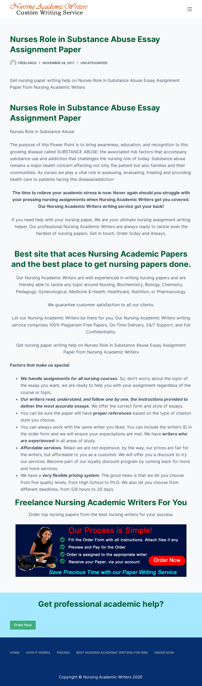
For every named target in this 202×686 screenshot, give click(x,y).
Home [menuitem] (14, 653)
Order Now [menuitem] (164, 653)
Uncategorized (94, 63)
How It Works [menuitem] (38, 653)
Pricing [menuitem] (63, 653)
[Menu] (189, 9)
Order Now (23, 625)
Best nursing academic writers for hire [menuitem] (112, 653)
